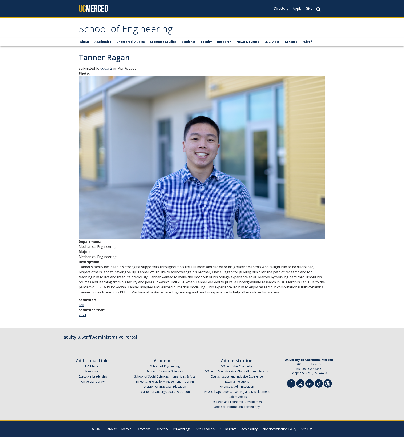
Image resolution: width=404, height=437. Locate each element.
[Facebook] (291, 384)
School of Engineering (126, 30)
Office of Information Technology (237, 407)
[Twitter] (300, 383)
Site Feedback (205, 429)
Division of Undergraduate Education (165, 392)
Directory (281, 8)
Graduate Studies (163, 42)
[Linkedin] (309, 384)
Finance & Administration (237, 387)
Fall (81, 305)
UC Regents (228, 429)
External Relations (237, 381)
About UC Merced (119, 429)
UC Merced (92, 366)
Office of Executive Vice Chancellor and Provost (237, 371)
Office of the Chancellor (237, 366)
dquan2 (106, 68)
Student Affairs (237, 397)
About (84, 42)
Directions (143, 429)
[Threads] (327, 383)
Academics (102, 42)
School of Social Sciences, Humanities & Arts (164, 376)
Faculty (206, 42)
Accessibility (249, 429)
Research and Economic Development (237, 402)
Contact (291, 42)
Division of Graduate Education (165, 387)
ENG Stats (272, 42)
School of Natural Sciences (164, 371)
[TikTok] (318, 383)
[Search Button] (318, 9)
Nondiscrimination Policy (279, 429)
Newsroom (93, 371)
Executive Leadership (92, 376)
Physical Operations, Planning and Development (237, 392)
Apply (297, 8)
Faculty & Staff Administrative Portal (99, 337)
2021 (82, 315)
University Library (93, 381)
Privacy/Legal (182, 429)
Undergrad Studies (130, 42)
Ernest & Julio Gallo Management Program (165, 381)
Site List (306, 429)
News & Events (248, 42)
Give (309, 8)
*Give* (307, 42)
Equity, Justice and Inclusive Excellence (237, 376)
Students (189, 42)
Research (224, 42)
